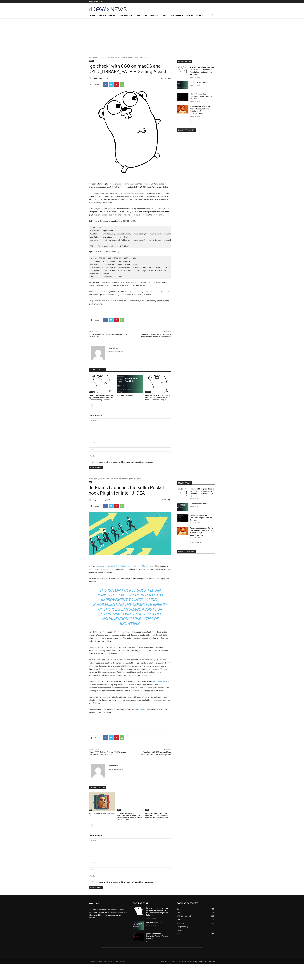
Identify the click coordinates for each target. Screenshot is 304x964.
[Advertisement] (152, 35)
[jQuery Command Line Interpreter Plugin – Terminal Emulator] (182, 97)
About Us (174, 962)
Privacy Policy (192, 962)
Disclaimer (182, 962)
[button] (212, 15)
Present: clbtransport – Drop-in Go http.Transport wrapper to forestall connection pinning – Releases (101, 398)
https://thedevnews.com (115, 351)
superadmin (98, 78)
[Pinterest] (116, 84)
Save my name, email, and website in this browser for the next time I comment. (122, 462)
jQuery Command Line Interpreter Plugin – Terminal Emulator (201, 96)
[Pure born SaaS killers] (130, 384)
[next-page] (93, 405)
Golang (96, 57)
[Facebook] (105, 84)
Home (91, 57)
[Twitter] (111, 84)
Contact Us (165, 962)
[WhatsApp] (122, 84)
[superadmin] (90, 78)
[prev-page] (90, 405)
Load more (195, 121)
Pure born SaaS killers (125, 395)
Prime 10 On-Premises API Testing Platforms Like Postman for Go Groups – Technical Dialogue (157, 398)
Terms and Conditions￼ (207, 962)
